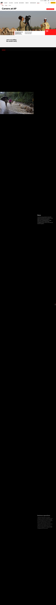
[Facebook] (48, 0)
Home (2, 5)
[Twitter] (47, 0)
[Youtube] (45, 0)
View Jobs (47, 31)
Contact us (53, 2)
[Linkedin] (44, 0)
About (6, 5)
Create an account (50, 9)
